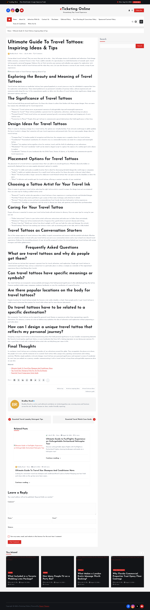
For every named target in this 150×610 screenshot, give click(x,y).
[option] (22, 571)
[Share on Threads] (43, 380)
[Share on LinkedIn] (22, 380)
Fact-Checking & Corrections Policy (84, 19)
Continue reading (52, 458)
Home (15, 19)
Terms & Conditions (19, 24)
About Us (22, 19)
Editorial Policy (66, 19)
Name (10, 518)
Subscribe (139, 10)
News (20, 53)
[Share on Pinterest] (31, 380)
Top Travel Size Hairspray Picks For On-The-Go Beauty (29, 370)
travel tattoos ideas (89, 388)
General (46, 570)
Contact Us (45, 19)
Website (10, 527)
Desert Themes (44, 606)
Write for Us (32, 24)
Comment (11, 502)
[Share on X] (18, 380)
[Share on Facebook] (14, 380)
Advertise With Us (33, 19)
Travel (10, 572)
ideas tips (60, 388)
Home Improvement (84, 570)
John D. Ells (51, 435)
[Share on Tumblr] (39, 380)
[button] (140, 553)
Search (103, 39)
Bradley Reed (14, 53)
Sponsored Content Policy (107, 19)
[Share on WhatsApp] (27, 380)
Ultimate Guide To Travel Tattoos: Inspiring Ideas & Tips (30, 31)
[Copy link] (48, 380)
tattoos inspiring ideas (73, 388)
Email (54, 518)
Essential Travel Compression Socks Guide (24, 373)
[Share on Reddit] (35, 380)
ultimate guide (91, 391)
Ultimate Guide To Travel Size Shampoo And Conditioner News (32, 368)
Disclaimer (55, 19)
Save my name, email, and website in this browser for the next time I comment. (36, 536)
